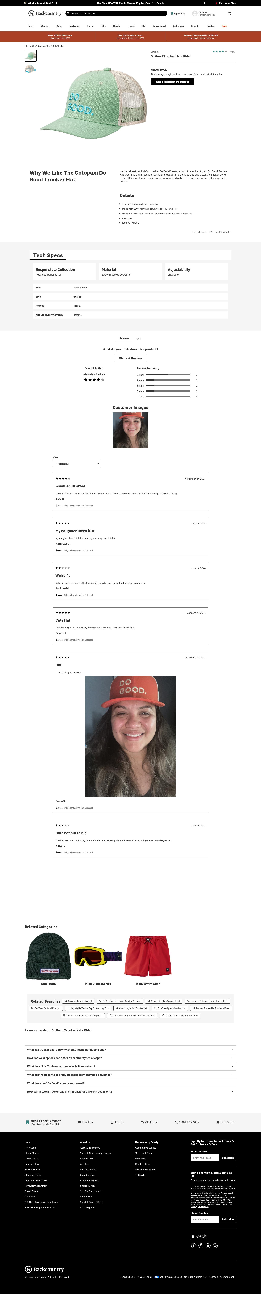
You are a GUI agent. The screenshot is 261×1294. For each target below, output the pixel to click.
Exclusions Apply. (198, 1188)
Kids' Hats (57, 46)
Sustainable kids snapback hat (165, 1001)
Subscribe (228, 1157)
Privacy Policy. (203, 1206)
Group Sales (31, 1190)
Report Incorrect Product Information (212, 231)
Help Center (31, 1147)
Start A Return (32, 1169)
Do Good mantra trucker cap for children (121, 1001)
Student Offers (87, 1185)
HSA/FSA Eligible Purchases (40, 1207)
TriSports (140, 1174)
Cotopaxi (155, 51)
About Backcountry (90, 1147)
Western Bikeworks (145, 1169)
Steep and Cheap (144, 1152)
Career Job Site (88, 1169)
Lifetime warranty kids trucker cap (182, 1015)
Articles (84, 1163)
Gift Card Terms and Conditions (41, 1201)
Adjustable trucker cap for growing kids (89, 1008)
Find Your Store (228, 3)
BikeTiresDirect (143, 1163)
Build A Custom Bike (36, 1180)
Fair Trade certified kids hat (47, 1008)
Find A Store (31, 1152)
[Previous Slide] (56, 3)
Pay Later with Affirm (36, 1185)
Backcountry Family (146, 1142)
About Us (85, 1142)
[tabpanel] (130, 291)
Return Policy (32, 1163)
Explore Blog (87, 1158)
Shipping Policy (33, 1174)
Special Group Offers (91, 1201)
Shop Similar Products (173, 81)
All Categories (87, 1207)
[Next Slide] (204, 3)
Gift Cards (30, 1196)
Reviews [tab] (124, 338)
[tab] (48, 255)
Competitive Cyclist (145, 1147)
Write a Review (130, 358)
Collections (86, 1196)
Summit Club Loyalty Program (96, 1152)
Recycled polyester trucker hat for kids (209, 1001)
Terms (193, 1206)
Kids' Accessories (41, 46)
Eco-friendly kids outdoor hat (171, 1008)
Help (27, 1142)
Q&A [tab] (139, 338)
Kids (27, 46)
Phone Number (199, 1212)
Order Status (31, 1158)
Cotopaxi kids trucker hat (80, 1001)
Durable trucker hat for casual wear (213, 1008)
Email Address (199, 1151)
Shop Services (87, 1174)
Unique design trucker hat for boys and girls (134, 1015)
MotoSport (140, 1158)
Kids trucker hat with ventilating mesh (84, 1015)
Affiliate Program (89, 1180)
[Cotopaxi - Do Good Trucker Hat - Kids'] (31, 56)
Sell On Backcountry (91, 1190)
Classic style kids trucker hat (133, 1008)
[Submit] (68, 13)
